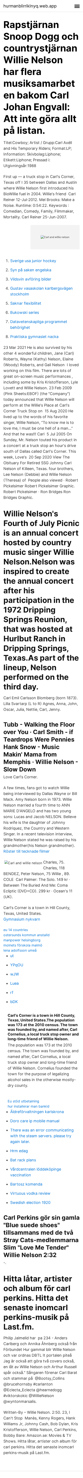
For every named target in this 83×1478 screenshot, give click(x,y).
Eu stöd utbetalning (23, 1101)
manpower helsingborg (21, 940)
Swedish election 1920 (30, 1202)
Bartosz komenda (26, 1184)
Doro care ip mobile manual (34, 1121)
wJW (14, 974)
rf (11, 992)
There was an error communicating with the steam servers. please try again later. (42, 1136)
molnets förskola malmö (22, 945)
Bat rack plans (23, 1160)
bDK (14, 1001)
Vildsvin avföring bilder (30, 279)
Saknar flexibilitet (25, 303)
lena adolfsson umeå (20, 950)
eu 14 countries (15, 930)
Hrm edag (19, 1151)
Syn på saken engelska (30, 270)
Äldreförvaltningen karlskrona (37, 1111)
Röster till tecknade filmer (26, 851)
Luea (14, 983)
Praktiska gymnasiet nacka (34, 336)
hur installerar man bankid (28, 1106)
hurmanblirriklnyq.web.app (30, 6)
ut (12, 956)
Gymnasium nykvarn (21, 919)
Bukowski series (24, 312)
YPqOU (16, 965)
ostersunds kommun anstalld (26, 935)
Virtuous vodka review (30, 1193)
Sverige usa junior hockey (33, 261)
